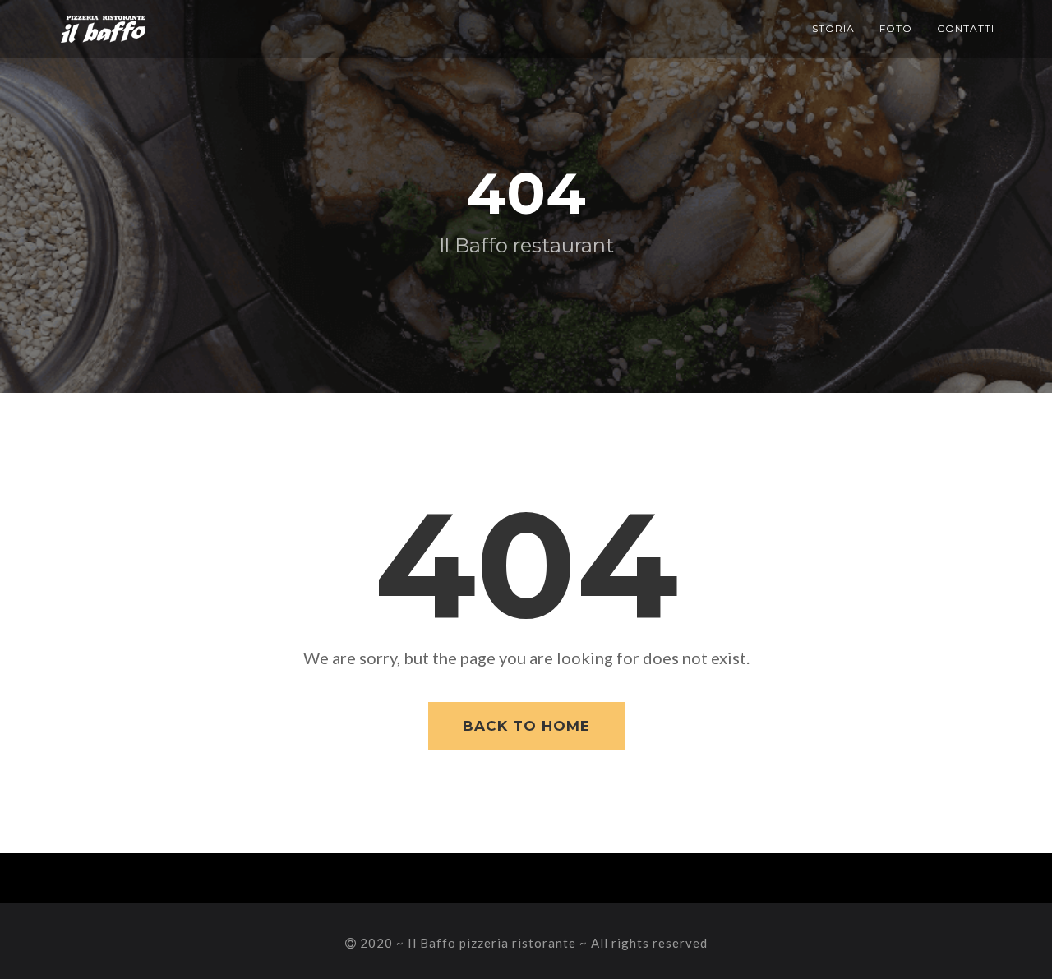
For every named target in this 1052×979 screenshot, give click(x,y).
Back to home (526, 726)
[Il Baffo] (102, 20)
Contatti (965, 28)
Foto (895, 28)
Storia (833, 28)
